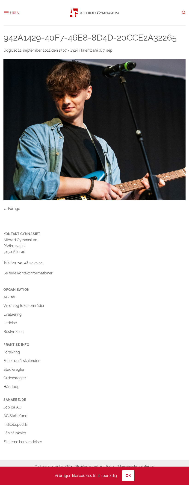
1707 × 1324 (68, 50)
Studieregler (13, 369)
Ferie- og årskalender (21, 361)
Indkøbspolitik (15, 424)
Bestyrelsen (13, 331)
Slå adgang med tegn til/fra (95, 466)
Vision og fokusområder (23, 305)
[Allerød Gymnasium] (94, 12)
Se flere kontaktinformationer (28, 273)
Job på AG (12, 407)
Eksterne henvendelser (22, 442)
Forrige (11, 208)
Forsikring (11, 352)
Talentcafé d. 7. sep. (96, 50)
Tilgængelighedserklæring (136, 466)
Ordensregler (14, 378)
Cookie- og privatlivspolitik (53, 466)
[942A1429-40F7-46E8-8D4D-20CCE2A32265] (94, 129)
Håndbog (11, 387)
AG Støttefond (15, 416)
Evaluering (12, 314)
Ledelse (10, 323)
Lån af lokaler (14, 433)
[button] (11, 12)
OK (128, 475)
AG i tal (9, 297)
